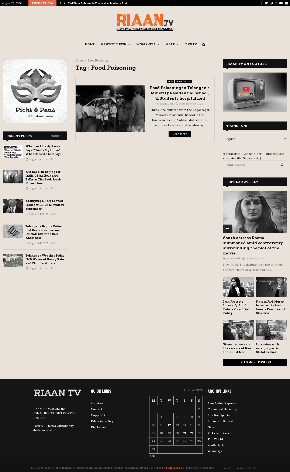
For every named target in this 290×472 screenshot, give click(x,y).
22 (192, 433)
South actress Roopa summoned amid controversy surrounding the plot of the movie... (253, 245)
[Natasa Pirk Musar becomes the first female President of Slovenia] (271, 287)
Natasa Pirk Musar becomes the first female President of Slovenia (270, 307)
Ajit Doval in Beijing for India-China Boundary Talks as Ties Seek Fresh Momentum (43, 177)
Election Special (219, 415)
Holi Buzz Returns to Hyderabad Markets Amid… (99, 3)
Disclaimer (98, 427)
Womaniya (146, 44)
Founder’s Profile (245, 467)
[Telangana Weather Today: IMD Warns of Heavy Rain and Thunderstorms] (13, 260)
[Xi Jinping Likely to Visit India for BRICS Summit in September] (13, 205)
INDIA (170, 81)
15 (191, 425)
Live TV (190, 44)
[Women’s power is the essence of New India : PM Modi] (238, 330)
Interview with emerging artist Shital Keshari (268, 348)
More (170, 44)
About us (97, 403)
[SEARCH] (282, 165)
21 (184, 433)
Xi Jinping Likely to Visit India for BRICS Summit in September (44, 204)
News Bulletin (114, 44)
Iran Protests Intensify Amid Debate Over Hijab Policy (236, 307)
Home (90, 44)
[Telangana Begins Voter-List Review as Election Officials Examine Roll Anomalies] (13, 231)
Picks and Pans (218, 433)
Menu (55, 135)
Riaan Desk (166, 103)
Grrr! (211, 427)
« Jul (152, 456)
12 (169, 425)
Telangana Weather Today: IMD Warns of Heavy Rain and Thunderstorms (45, 259)
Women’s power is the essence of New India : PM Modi (237, 348)
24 (153, 441)
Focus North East (220, 421)
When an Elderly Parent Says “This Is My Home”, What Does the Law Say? (43, 150)
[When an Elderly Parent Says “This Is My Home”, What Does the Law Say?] (13, 151)
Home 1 (226, 467)
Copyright (98, 415)
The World (215, 439)
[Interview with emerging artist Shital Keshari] (271, 330)
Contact (96, 409)
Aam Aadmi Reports (222, 403)
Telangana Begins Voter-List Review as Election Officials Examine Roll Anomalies (43, 232)
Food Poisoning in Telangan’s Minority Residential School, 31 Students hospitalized (180, 93)
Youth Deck (216, 445)
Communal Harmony (222, 409)
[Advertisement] (145, 175)
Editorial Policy (102, 421)
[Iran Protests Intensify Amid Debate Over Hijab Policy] (238, 287)
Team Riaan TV (175, 467)
